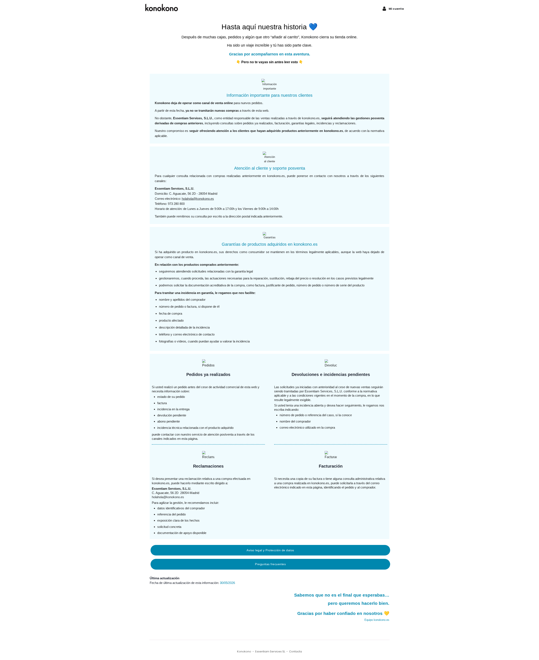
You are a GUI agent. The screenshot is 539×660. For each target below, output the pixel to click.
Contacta (295, 651)
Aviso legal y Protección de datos (270, 550)
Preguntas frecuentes (270, 564)
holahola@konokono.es (198, 198)
